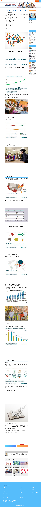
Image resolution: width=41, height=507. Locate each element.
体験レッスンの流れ (28, 489)
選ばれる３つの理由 (22, 489)
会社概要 (33, 489)
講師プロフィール (22, 497)
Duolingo (30, 21)
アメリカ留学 (30, 20)
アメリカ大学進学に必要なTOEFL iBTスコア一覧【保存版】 (33, 56)
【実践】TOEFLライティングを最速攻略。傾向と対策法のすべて (33, 58)
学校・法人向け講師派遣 (35, 492)
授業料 (21, 492)
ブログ (27, 487)
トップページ (21, 487)
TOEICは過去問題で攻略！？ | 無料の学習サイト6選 (33, 40)
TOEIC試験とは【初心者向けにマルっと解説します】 (33, 33)
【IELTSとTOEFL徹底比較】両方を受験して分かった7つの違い (33, 68)
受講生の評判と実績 (22, 495)
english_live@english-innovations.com (11, 501)
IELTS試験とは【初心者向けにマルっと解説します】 (33, 70)
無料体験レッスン (37, 0)
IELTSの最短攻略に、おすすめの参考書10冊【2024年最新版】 (33, 66)
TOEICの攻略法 (30, 23)
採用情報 (33, 487)
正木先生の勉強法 (31, 22)
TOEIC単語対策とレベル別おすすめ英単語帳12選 (33, 38)
